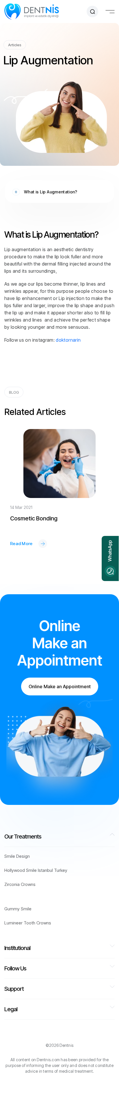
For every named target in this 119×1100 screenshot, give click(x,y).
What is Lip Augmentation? (50, 191)
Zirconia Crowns (20, 884)
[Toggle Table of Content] (80, 183)
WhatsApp (110, 551)
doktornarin (68, 340)
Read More (21, 543)
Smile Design (17, 856)
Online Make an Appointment (60, 686)
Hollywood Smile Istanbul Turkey (35, 870)
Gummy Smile (17, 908)
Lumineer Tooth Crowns (27, 923)
